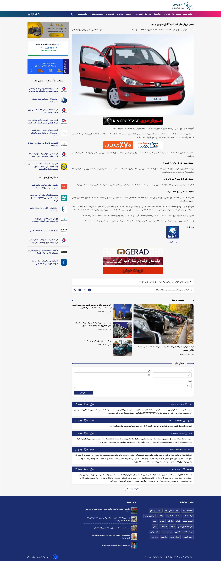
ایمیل (190, 381)
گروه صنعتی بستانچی (183, 531)
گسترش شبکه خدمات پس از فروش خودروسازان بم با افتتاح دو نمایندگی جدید (44, 133)
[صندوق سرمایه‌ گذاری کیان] (64, 262)
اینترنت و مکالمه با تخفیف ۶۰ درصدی (44, 230)
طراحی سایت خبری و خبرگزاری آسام (39, 557)
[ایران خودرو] (172, 232)
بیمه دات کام (187, 510)
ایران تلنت (188, 515)
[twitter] (84, 290)
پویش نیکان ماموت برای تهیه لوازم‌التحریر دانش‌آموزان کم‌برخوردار (44, 220)
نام (191, 370)
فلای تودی (154, 531)
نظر (149, 370)
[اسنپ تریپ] (64, 186)
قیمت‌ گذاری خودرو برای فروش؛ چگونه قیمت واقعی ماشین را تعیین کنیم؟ (43, 155)
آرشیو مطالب (82, 14)
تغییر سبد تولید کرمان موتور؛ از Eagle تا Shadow (43, 144)
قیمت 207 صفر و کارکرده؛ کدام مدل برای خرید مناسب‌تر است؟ (43, 111)
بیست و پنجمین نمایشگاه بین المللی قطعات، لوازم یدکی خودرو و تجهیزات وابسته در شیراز (93, 324)
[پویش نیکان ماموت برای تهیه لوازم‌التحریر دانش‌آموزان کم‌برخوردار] (134, 536)
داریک (170, 521)
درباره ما (120, 14)
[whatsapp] (75, 290)
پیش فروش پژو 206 (146, 281)
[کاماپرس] (182, 5)
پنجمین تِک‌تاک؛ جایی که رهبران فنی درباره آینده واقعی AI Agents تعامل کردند (44, 198)
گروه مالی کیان (155, 510)
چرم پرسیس (167, 531)
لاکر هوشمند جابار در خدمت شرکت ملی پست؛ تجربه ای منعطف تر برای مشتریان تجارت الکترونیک (92, 306)
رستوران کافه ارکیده (173, 515)
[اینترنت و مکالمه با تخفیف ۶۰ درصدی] (134, 545)
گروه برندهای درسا (172, 510)
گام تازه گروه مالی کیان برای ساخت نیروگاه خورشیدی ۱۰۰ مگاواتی (44, 262)
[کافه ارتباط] (64, 198)
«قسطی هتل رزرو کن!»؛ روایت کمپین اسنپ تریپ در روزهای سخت (44, 186)
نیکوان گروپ (149, 515)
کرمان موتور (174, 537)
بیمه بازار (163, 526)
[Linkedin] (28, 14)
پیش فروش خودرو (181, 281)
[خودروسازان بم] (64, 100)
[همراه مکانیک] (64, 90)
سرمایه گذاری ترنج (185, 526)
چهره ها (148, 14)
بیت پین (154, 537)
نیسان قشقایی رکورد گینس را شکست (98, 340)
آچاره (178, 521)
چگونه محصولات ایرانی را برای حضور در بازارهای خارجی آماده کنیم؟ (43, 251)
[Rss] (39, 14)
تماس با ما (110, 14)
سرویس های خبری (173, 14)
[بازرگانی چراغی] (64, 252)
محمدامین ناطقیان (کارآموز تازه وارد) (85, 29)
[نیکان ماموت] (64, 220)
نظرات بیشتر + (133, 488)
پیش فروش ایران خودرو (164, 281)
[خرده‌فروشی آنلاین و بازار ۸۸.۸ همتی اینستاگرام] (134, 528)
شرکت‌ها (157, 14)
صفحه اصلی (187, 14)
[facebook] (79, 290)
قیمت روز (139, 14)
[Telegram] (36, 14)
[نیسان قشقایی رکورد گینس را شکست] (122, 347)
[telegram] (89, 290)
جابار (155, 521)
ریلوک (172, 526)
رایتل (155, 526)
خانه (192, 29)
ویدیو (128, 14)
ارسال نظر (83, 392)
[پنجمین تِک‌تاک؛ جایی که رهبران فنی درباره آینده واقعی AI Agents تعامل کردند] (134, 519)
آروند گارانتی (187, 537)
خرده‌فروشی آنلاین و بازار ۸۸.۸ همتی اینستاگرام (44, 209)
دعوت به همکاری (96, 14)
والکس (160, 515)
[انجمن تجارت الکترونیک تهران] (64, 209)
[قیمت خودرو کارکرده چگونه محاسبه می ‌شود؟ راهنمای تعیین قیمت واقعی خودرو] (163, 324)
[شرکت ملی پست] (64, 166)
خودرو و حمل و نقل (180, 29)
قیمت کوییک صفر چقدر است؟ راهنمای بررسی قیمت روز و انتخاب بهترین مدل (43, 90)
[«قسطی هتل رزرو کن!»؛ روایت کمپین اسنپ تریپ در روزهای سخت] (134, 510)
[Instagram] (32, 14)
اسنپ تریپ (187, 521)
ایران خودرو (173, 242)
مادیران (164, 537)
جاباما (162, 521)
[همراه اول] (64, 230)
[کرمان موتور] (64, 133)
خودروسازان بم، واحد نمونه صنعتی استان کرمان (45, 100)
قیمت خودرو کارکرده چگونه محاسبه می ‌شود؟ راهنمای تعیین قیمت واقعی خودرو (43, 121)
